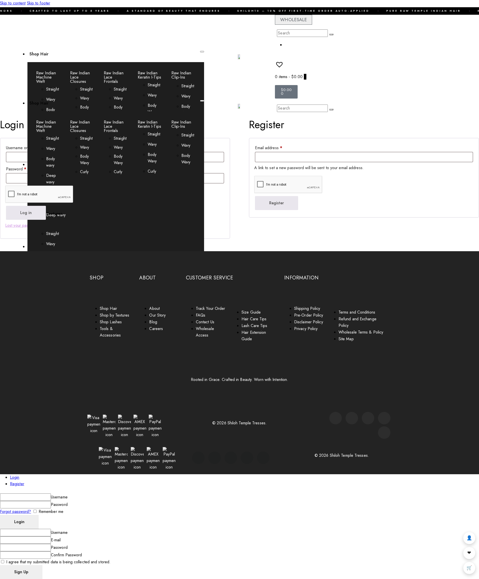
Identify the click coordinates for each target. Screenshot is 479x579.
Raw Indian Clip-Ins (181, 75)
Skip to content (13, 3)
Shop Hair (38, 54)
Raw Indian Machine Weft (46, 77)
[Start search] (331, 34)
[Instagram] (335, 418)
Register (276, 203)
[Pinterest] (384, 418)
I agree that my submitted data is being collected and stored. (58, 562)
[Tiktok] (384, 432)
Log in (26, 213)
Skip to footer (38, 3)
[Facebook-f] (352, 418)
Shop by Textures (46, 214)
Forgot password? (15, 511)
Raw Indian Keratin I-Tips (149, 75)
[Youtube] (368, 418)
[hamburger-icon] (202, 51)
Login (14, 477)
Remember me (50, 511)
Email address (276, 147)
